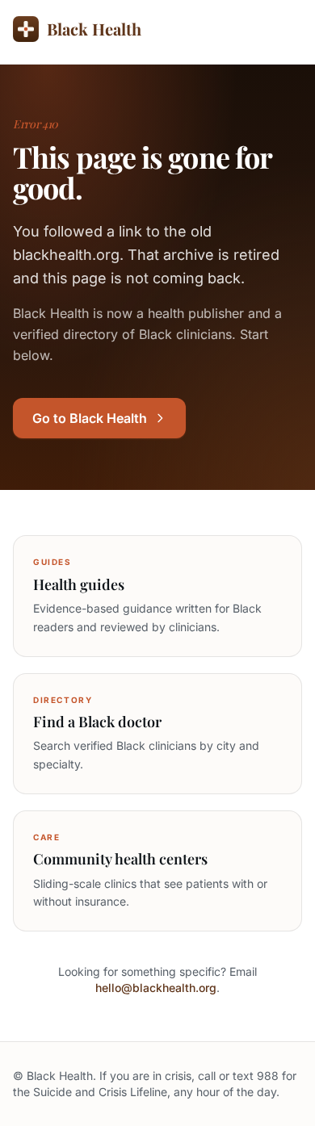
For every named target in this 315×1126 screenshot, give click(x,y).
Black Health (94, 29)
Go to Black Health (89, 418)
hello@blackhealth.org (155, 987)
